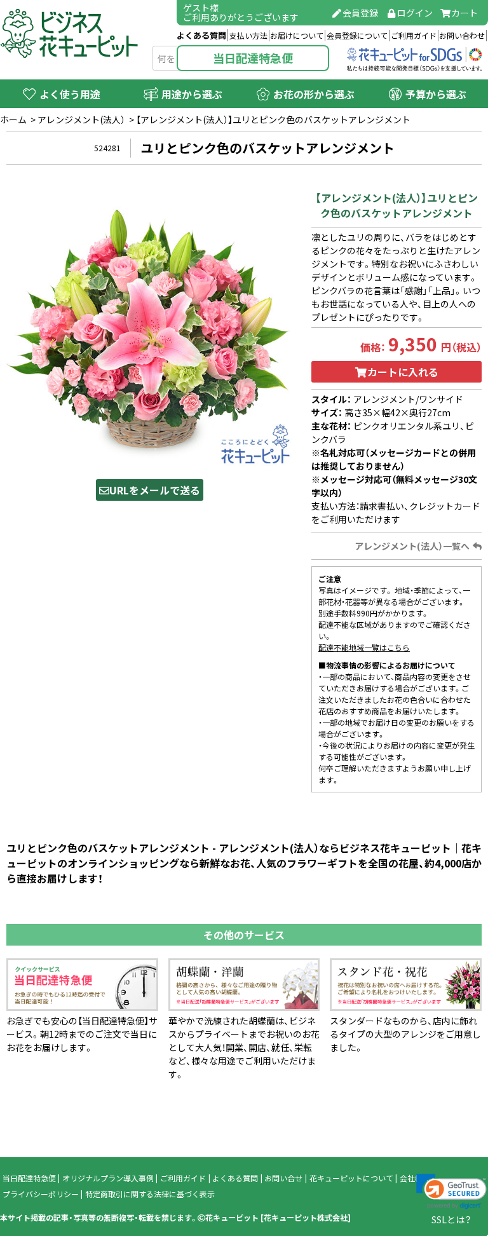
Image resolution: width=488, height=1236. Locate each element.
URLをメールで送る (154, 490)
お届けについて (296, 35)
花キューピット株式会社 (306, 1217)
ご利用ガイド (414, 35)
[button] (451, 1191)
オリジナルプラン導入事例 (108, 1178)
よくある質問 (201, 35)
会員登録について (357, 35)
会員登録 (360, 12)
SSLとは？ (451, 1219)
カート (464, 12)
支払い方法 (248, 35)
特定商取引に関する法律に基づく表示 (150, 1194)
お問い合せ (283, 1178)
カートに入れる (402, 371)
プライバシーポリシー (41, 1194)
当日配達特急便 (253, 58)
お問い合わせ (462, 35)
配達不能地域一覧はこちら (364, 647)
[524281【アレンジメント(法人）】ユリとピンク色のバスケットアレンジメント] (149, 325)
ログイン (415, 12)
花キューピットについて (351, 1178)
